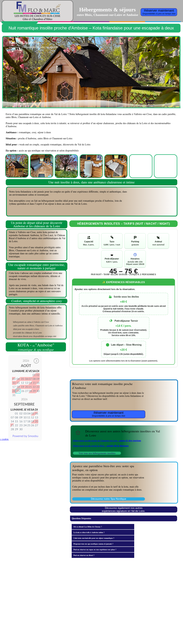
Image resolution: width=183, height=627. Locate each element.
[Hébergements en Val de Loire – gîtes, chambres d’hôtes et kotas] (77, 432)
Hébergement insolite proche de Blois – (101, 445)
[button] (123, 518)
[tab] (102, 526)
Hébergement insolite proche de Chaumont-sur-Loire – (107, 440)
